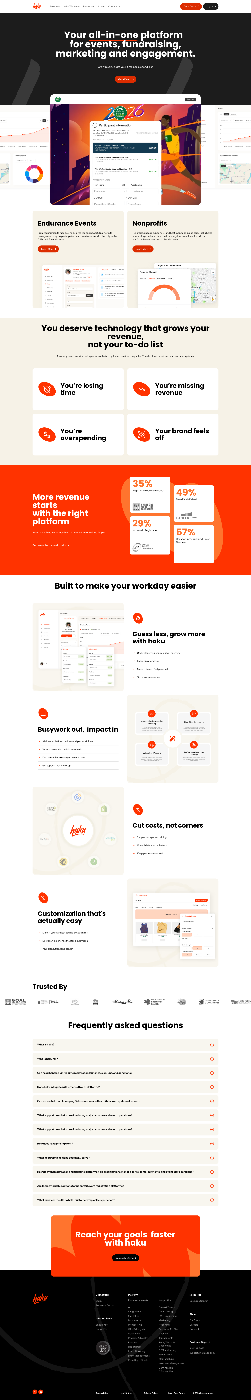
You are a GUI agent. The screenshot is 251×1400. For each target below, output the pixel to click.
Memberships (166, 1358)
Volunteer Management (172, 1363)
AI (129, 1307)
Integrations (134, 1311)
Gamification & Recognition (166, 1369)
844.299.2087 (197, 1348)
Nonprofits (101, 1329)
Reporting (164, 1324)
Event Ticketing (136, 1351)
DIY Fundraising (167, 1350)
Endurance (102, 1324)
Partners (133, 1342)
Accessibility (102, 1393)
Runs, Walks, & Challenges (167, 1344)
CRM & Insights (136, 1329)
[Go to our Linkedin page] (40, 1392)
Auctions (163, 1333)
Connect (194, 1329)
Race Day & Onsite (138, 1360)
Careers (194, 1324)
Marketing (133, 1315)
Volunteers (134, 1333)
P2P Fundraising (168, 1315)
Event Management (138, 1355)
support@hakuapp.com (202, 1352)
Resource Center (199, 1300)
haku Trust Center (176, 1393)
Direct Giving (166, 1311)
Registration (134, 1346)
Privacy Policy (151, 1393)
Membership (135, 1324)
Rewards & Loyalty (138, 1337)
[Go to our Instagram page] (35, 1392)
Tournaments (166, 1337)
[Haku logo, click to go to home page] (37, 6)
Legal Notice (126, 1393)
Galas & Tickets (167, 1307)
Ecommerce (134, 1320)
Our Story (195, 1320)
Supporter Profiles (168, 1329)
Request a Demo (104, 1305)
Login (99, 1300)
